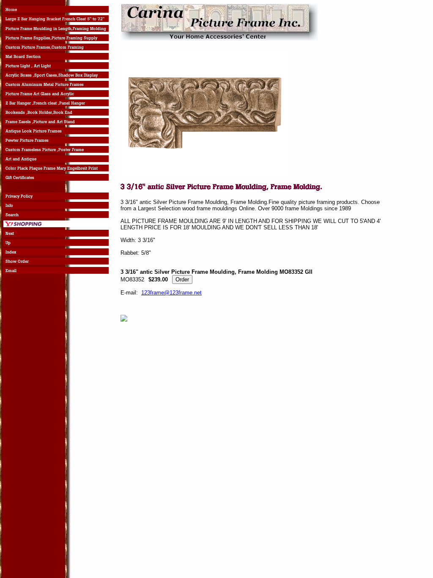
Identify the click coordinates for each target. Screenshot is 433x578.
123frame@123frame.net (171, 292)
